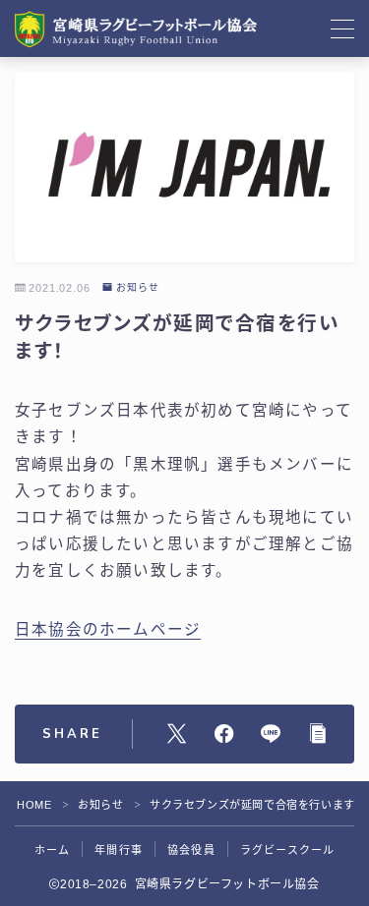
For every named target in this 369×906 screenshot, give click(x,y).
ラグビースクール (288, 850)
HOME (34, 805)
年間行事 (118, 850)
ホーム (52, 850)
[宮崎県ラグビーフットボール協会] (137, 29)
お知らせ (137, 288)
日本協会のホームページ (108, 629)
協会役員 (191, 850)
